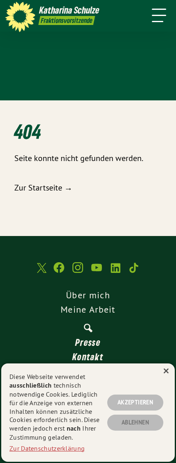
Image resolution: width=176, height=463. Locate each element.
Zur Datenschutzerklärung (47, 448)
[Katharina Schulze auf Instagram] (77, 272)
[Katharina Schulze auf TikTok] (134, 272)
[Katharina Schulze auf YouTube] (96, 272)
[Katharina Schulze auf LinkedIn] (115, 272)
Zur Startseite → (43, 187)
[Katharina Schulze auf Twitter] (41, 272)
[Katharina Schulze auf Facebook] (59, 272)
